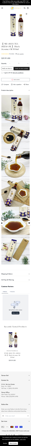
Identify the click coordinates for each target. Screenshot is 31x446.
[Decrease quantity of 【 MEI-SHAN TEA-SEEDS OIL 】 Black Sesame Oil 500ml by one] (10, 63)
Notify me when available (8, 68)
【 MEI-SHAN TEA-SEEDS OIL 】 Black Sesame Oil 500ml (12, 355)
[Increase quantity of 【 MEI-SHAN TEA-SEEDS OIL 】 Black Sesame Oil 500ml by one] (28, 63)
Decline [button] (5, 443)
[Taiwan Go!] (15, 8)
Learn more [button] (23, 439)
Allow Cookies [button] (13, 443)
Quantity (3, 63)
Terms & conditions (18, 73)
